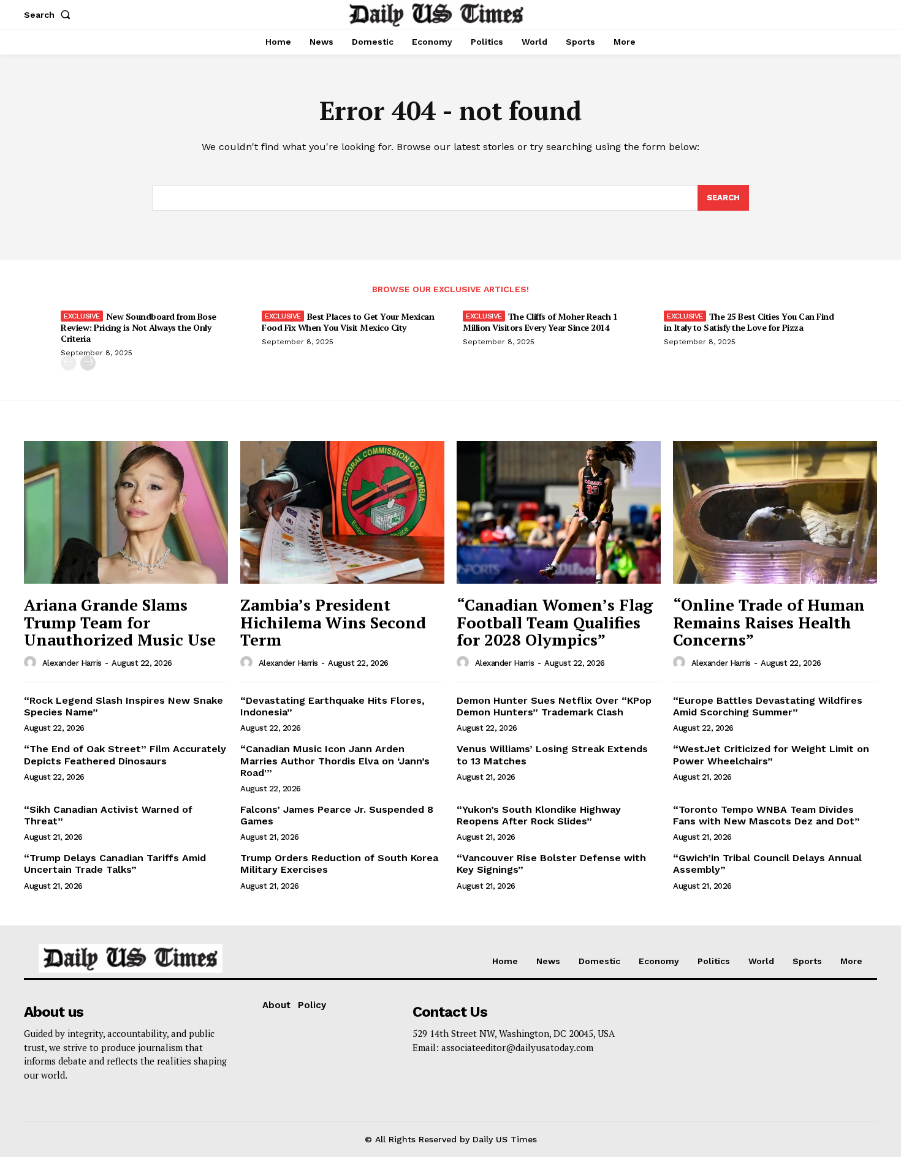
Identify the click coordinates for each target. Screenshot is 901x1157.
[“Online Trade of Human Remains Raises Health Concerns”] (775, 512)
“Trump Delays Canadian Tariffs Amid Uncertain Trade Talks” (115, 863)
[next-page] (88, 363)
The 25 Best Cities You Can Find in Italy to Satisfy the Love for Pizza (749, 322)
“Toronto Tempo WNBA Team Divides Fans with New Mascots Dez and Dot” (766, 815)
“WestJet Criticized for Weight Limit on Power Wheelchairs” (771, 754)
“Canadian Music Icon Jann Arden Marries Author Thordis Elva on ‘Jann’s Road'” (335, 760)
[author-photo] (32, 662)
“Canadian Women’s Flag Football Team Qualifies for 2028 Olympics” (555, 622)
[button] (49, 15)
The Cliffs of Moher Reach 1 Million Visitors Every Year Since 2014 (540, 322)
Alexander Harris (72, 663)
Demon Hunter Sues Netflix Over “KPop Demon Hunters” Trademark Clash (554, 706)
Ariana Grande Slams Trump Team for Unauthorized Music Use (120, 622)
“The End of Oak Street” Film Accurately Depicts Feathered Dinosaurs (125, 754)
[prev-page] (68, 363)
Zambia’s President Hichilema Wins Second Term (333, 622)
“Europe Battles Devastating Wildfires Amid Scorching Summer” (767, 706)
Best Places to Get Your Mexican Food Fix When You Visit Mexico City (348, 322)
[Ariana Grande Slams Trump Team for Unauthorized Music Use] (126, 512)
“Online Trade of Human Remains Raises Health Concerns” (769, 622)
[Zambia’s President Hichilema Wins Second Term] (342, 512)
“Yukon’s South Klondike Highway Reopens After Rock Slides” (539, 815)
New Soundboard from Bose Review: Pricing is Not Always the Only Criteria (138, 327)
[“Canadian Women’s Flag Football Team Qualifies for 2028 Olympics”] (559, 512)
